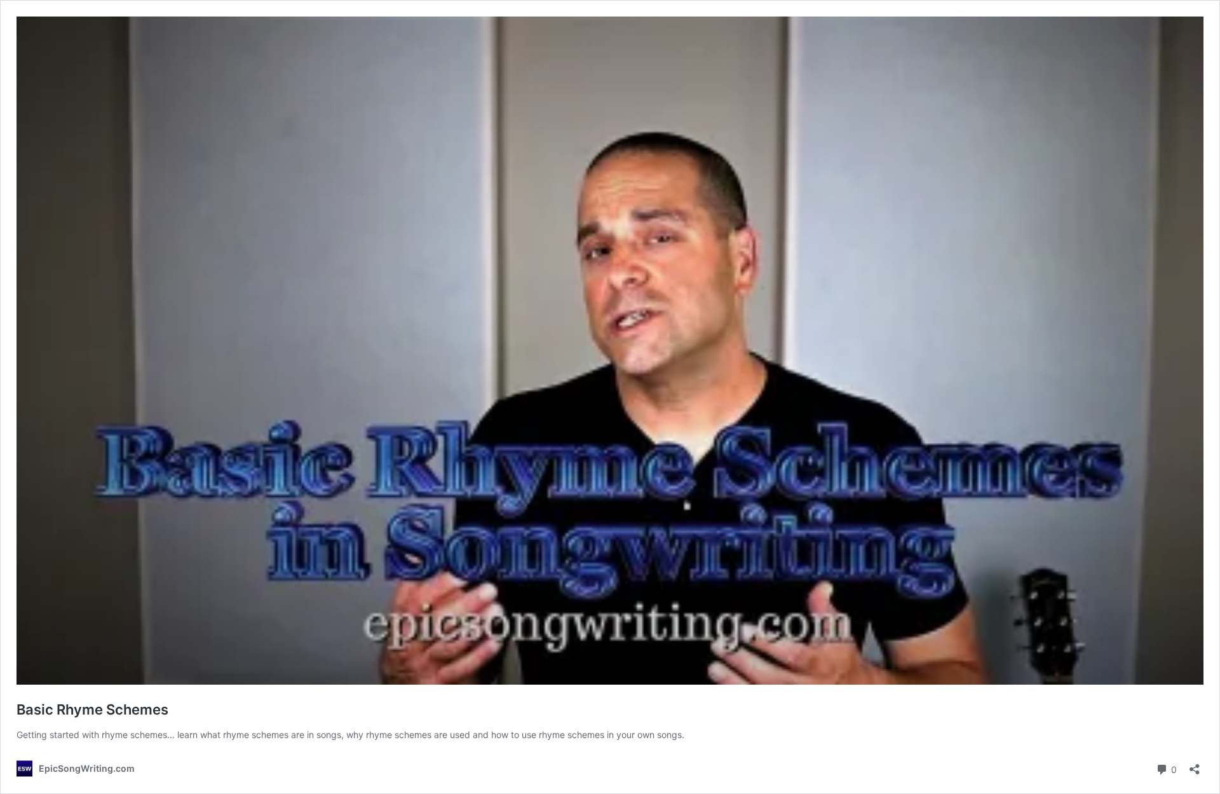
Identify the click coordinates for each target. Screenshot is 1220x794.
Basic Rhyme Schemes (92, 709)
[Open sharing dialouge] (1194, 765)
